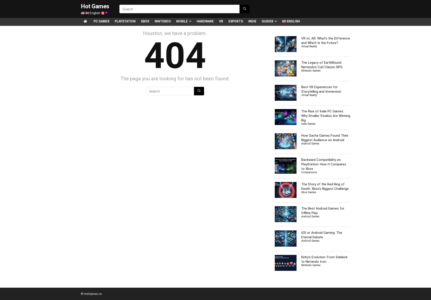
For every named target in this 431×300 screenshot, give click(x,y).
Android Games (310, 143)
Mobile (182, 21)
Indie (252, 21)
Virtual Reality (309, 46)
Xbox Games (308, 192)
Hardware (205, 21)
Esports (236, 21)
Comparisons (309, 172)
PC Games (101, 21)
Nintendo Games (311, 70)
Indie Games (308, 123)
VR (221, 21)
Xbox (145, 21)
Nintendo (163, 21)
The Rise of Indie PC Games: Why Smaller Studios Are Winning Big (325, 115)
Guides (267, 21)
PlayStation (125, 21)
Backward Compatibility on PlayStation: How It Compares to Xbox (323, 164)
